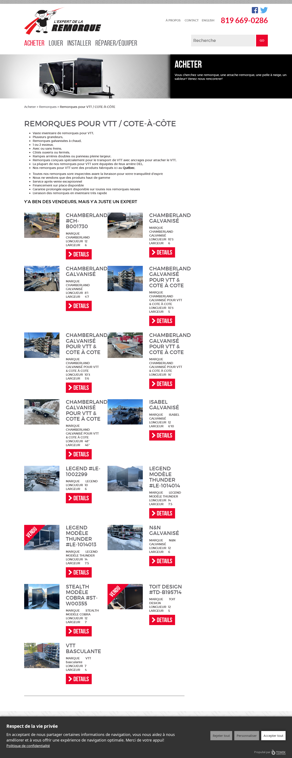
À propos (173, 20)
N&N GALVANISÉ (164, 530)
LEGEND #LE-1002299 (83, 471)
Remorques (48, 107)
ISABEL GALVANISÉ (164, 405)
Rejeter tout (221, 735)
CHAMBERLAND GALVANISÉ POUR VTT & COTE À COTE (166, 277)
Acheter (34, 43)
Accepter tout (273, 735)
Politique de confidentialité (28, 745)
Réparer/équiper (116, 43)
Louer (56, 43)
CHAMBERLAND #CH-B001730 (83, 221)
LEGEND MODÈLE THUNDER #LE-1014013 (81, 536)
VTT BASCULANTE (83, 648)
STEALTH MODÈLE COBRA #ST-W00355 (82, 595)
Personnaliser (247, 735)
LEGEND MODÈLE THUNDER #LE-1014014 (164, 477)
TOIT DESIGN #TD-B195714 (165, 589)
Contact (192, 20)
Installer (79, 43)
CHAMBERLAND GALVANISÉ (166, 218)
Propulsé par (262, 752)
